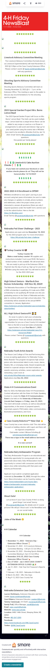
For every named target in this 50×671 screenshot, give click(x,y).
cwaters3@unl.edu (38, 599)
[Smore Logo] (15, 3)
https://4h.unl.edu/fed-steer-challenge (25, 237)
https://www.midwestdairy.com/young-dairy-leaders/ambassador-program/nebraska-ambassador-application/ (21, 484)
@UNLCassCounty (18, 625)
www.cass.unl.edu (18, 610)
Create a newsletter (13, 665)
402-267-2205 (15, 618)
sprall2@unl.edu (33, 604)
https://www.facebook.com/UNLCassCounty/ (21, 623)
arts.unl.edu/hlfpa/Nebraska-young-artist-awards (23, 375)
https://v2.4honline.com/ (13, 213)
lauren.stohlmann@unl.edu (35, 69)
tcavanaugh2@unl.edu (31, 135)
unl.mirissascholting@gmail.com (25, 435)
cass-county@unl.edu (18, 607)
